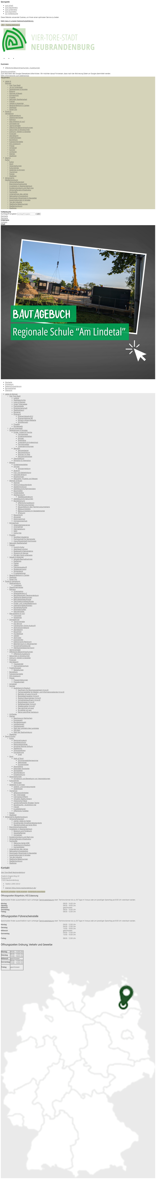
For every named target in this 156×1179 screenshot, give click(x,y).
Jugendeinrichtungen (26, 446)
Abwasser (17, 517)
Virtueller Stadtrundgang (23, 799)
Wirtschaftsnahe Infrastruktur (20, 190)
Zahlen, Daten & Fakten (22, 821)
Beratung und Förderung (23, 831)
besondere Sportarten (22, 769)
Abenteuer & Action (21, 549)
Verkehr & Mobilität (16, 103)
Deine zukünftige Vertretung (28, 712)
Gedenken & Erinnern (17, 170)
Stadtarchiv (18, 748)
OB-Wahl (17, 730)
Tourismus (13, 172)
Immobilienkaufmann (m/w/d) (29, 700)
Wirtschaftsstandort (16, 182)
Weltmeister (22, 763)
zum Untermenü (11, 10)
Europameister (23, 765)
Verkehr (16, 636)
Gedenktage (18, 789)
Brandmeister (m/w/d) (26, 702)
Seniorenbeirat (23, 450)
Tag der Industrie (15, 202)
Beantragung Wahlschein (23, 718)
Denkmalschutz (19, 519)
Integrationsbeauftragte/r (23, 605)
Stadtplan (13, 107)
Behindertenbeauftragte (22, 599)
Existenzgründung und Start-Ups (21, 188)
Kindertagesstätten (21, 465)
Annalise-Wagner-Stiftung (23, 746)
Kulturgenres (14, 168)
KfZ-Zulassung (14, 144)
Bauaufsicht (18, 515)
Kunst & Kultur (19, 547)
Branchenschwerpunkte (18, 184)
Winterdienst (18, 571)
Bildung (12, 91)
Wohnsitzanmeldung (21, 628)
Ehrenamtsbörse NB (25, 418)
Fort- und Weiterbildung (22, 473)
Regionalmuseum (20, 740)
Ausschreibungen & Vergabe (19, 200)
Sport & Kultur (8, 159)
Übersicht (8, 390)
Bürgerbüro (13, 140)
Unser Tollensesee (20, 404)
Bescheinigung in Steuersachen (25, 644)
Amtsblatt (13, 148)
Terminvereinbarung (46, 900)
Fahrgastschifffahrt (21, 797)
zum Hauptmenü (11, 8)
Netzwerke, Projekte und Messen (26, 479)
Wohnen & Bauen (15, 93)
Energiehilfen (18, 640)
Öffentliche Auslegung (26, 503)
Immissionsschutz (20, 521)
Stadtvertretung (15, 116)
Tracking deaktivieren (12, 25)
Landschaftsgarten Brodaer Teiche (26, 803)
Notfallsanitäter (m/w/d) (27, 704)
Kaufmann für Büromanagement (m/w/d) (33, 690)
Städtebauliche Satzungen (23, 499)
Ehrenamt (17, 414)
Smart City (13, 110)
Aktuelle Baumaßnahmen (23, 559)
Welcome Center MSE (22, 843)
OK (3, 25)
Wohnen (17, 483)
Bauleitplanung (19, 501)
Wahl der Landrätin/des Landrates (26, 728)
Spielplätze (22, 440)
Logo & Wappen (19, 402)
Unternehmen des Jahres (18, 194)
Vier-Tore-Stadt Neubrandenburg (13, 872)
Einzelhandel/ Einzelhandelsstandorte (28, 823)
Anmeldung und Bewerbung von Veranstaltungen (32, 779)
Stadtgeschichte (20, 400)
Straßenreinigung (20, 569)
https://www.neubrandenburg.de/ (20, 888)
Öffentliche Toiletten (21, 811)
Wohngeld (17, 638)
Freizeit (12, 101)
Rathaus (12, 120)
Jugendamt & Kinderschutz (28, 442)
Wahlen (12, 154)
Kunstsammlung (20, 742)
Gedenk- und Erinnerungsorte (24, 787)
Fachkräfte (13, 192)
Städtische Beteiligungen (18, 204)
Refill (15, 531)
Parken (12, 174)
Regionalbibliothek (20, 744)
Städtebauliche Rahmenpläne (25, 489)
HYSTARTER (18, 527)
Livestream (18, 585)
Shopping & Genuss (21, 553)
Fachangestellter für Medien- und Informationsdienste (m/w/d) (41, 692)
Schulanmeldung (24, 469)
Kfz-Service (18, 624)
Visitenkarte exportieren (36, 892)
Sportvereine (18, 767)
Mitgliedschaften (20, 610)
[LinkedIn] (12, 59)
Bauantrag (17, 632)
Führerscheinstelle (16, 142)
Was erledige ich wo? (17, 122)
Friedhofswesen (15, 138)
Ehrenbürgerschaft (20, 408)
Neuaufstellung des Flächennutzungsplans (34, 507)
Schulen (21, 438)
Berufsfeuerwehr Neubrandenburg (26, 595)
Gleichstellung (19, 459)
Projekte (12, 97)
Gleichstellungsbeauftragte (24, 601)
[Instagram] (8, 59)
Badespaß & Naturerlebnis (23, 551)
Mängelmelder (19, 612)
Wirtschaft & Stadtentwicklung (11, 179)
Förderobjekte (19, 493)
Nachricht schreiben (8, 892)
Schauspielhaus (19, 750)
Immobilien (18, 835)
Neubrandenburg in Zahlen (19, 105)
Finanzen (12, 134)
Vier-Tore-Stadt (14, 85)
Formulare (17, 616)
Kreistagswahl (19, 726)
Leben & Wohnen (8, 82)
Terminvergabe (14, 126)
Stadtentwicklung (15, 206)
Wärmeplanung (19, 529)
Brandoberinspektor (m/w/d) (28, 696)
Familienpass (23, 434)
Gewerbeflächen (20, 833)
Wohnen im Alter (24, 455)
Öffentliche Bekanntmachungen (21, 128)
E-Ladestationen (20, 573)
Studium (17, 471)
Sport (11, 164)
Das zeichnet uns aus (26, 708)
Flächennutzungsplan (26, 505)
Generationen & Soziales (18, 89)
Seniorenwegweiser (25, 457)
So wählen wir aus (24, 710)
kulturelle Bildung (20, 475)
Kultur (11, 162)
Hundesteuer (18, 634)
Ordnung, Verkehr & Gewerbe (20, 132)
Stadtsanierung (19, 495)
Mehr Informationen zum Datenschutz (15, 76)
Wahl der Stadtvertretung (23, 732)
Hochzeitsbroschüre (21, 666)
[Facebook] (3, 59)
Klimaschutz (14, 95)
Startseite (4, 218)
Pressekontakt (19, 682)
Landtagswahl (19, 724)
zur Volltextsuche (11, 14)
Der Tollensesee (19, 795)
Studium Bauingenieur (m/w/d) (29, 698)
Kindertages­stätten (25, 436)
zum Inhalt (9, 6)
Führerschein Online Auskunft (25, 626)
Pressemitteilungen (21, 680)
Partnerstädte (19, 406)
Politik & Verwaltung (9, 113)
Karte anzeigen (21, 892)
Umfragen (13, 152)
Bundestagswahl (20, 722)
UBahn (16, 565)
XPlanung (21, 513)
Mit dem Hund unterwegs (23, 555)
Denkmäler (18, 783)
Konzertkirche (19, 752)
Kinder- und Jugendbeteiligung (25, 603)
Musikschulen (19, 477)
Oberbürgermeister (16, 118)
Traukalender (18, 664)
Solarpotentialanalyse (22, 525)
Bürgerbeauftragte (20, 608)
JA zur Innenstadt (15, 87)
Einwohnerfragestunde (22, 646)
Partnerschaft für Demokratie (24, 539)
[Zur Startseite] (48, 54)
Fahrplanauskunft (20, 567)
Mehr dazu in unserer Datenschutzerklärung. (17, 21)
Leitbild (16, 398)
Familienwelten (23, 444)
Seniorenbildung (24, 452)
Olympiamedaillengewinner (28, 761)
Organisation (18, 591)
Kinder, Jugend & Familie (23, 432)
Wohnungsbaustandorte (23, 485)
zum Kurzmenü (10, 12)
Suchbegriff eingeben (9, 214)
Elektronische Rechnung (23, 642)
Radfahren (17, 561)
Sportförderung (19, 773)
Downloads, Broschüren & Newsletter (23, 198)
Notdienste (18, 618)
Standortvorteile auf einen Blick (25, 825)
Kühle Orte (17, 533)
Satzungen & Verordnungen (19, 130)
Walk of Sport (19, 758)
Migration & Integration (22, 461)
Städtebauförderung (25, 497)
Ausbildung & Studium (22, 688)
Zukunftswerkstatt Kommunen (25, 541)
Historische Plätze (20, 801)
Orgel (20, 754)
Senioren (17, 448)
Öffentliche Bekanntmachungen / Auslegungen (22, 68)
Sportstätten (18, 771)
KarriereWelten (19, 847)
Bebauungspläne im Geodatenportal (31, 511)
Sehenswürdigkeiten (21, 793)
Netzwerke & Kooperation (18, 196)
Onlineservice (14, 124)
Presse (11, 146)
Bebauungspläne (24, 509)
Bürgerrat (17, 412)
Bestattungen (19, 670)
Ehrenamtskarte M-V (25, 416)
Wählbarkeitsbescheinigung (24, 648)
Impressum (9, 384)
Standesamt (13, 136)
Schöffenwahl (23, 422)
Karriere (12, 150)
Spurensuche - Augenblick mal (25, 805)
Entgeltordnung (19, 775)
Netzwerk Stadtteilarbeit (18, 99)
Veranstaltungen (15, 166)
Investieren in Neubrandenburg (20, 186)
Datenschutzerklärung (13, 386)
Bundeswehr (18, 426)
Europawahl (18, 720)
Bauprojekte (18, 491)
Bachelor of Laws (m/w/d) (27, 694)
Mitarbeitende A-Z (20, 593)
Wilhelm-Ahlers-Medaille (27, 420)
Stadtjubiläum (19, 410)
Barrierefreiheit (10, 388)
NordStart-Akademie (21, 537)
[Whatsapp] (17, 59)
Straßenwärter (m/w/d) (26, 706)
